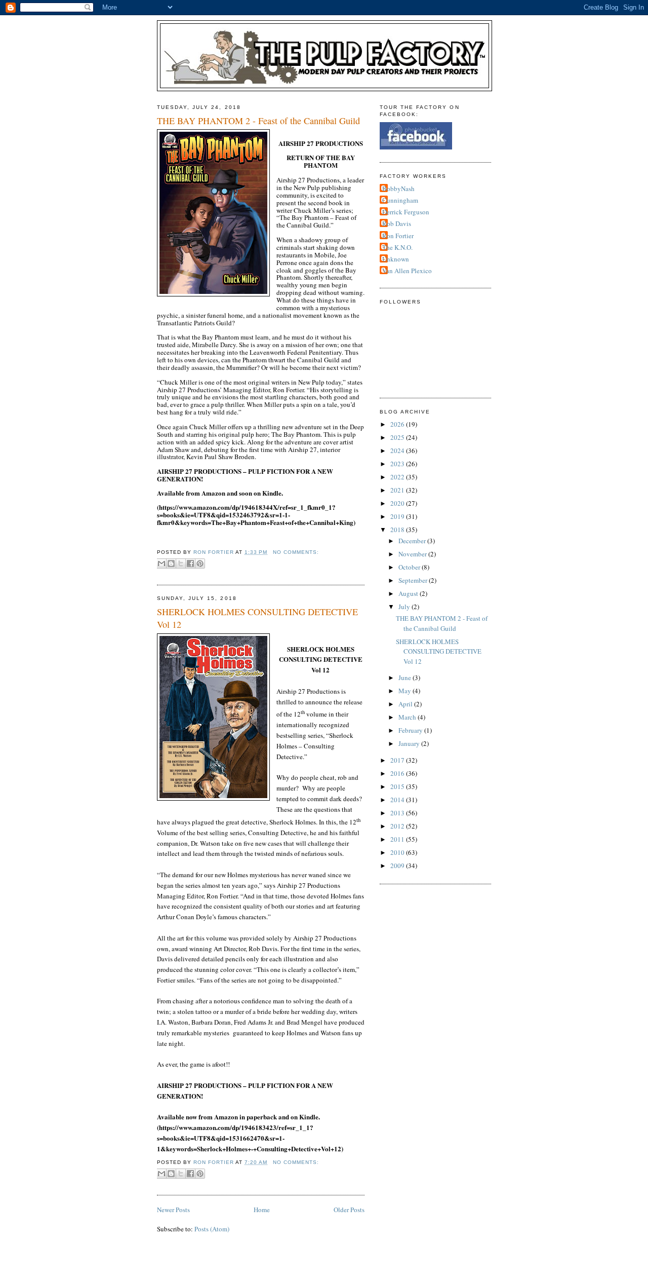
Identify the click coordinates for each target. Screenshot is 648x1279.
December (412, 540)
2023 (398, 463)
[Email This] (161, 563)
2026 (398, 424)
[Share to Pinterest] (200, 563)
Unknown (395, 259)
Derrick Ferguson (405, 211)
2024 (398, 450)
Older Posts (349, 1209)
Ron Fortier (398, 235)
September (413, 580)
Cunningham (400, 200)
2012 (398, 826)
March (408, 717)
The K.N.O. (397, 247)
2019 (398, 516)
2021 (398, 490)
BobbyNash (398, 188)
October (410, 567)
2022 (398, 476)
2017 (398, 760)
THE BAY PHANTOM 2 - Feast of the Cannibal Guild (258, 121)
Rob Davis (396, 223)
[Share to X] (181, 563)
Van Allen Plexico (407, 270)
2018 (398, 529)
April (406, 703)
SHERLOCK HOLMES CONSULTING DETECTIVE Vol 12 (257, 618)
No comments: (296, 552)
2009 (398, 865)
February (411, 730)
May (405, 690)
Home (262, 1209)
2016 (398, 773)
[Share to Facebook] (190, 563)
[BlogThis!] (171, 563)
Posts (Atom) (211, 1228)
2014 (398, 799)
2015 (398, 786)
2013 (398, 812)
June (405, 677)
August (409, 593)
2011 (398, 839)
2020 (398, 503)
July (405, 606)
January (409, 743)
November (413, 553)
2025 (398, 437)
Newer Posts (173, 1209)
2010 (398, 852)
